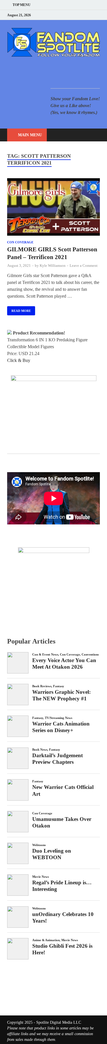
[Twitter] (77, 15)
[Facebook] (70, 15)
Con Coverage (20, 242)
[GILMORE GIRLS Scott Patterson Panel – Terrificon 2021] (53, 208)
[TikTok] (98, 15)
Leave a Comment (84, 265)
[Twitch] (91, 15)
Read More (19, 309)
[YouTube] (63, 15)
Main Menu (30, 135)
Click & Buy (18, 360)
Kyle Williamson (53, 265)
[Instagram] (84, 15)
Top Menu (22, 5)
